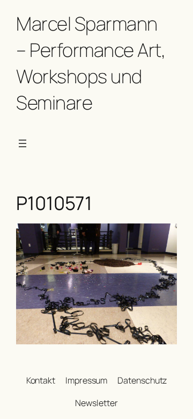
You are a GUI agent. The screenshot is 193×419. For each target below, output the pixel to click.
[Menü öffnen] (22, 143)
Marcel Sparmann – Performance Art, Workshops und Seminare (90, 63)
